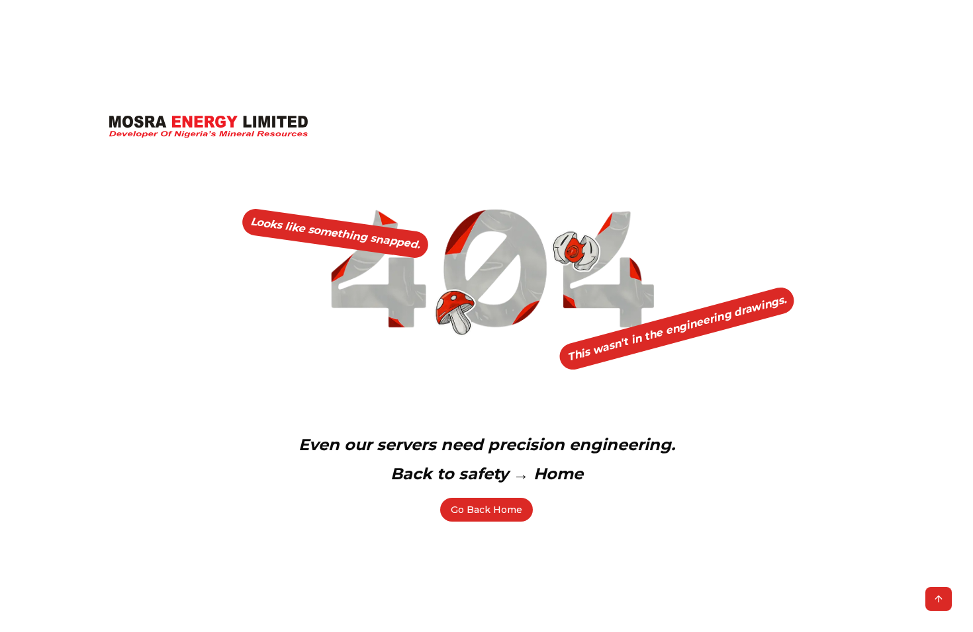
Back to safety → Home (487, 473)
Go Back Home (486, 510)
